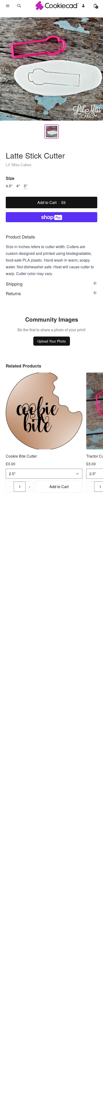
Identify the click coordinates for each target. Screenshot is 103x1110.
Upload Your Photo (51, 341)
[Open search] (19, 6)
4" (18, 186)
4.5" (9, 186)
